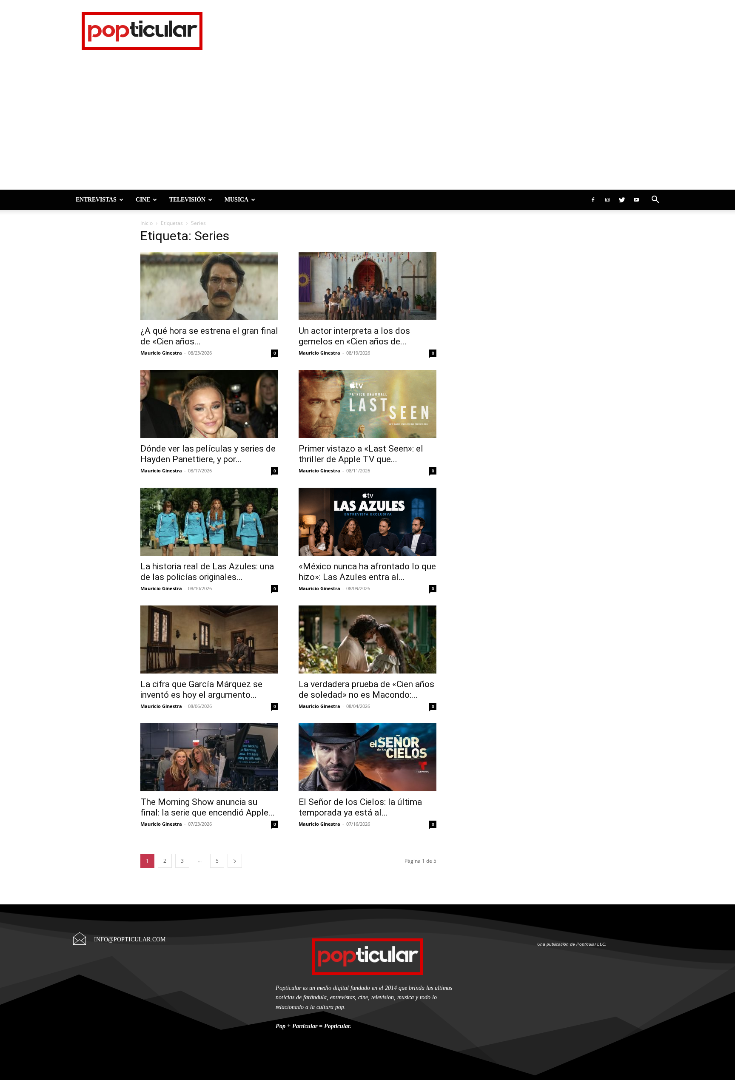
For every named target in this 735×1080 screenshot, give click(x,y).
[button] (655, 199)
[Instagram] (607, 200)
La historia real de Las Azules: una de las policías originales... (207, 571)
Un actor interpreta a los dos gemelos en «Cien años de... (354, 336)
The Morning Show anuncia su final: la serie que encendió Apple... (207, 807)
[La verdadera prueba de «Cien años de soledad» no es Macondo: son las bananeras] (367, 639)
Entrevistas (96, 199)
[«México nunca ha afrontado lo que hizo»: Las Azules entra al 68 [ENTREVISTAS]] (367, 522)
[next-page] (235, 861)
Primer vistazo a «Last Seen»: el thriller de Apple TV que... (361, 453)
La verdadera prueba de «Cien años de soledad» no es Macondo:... (366, 689)
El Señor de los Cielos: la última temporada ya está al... (360, 807)
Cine (143, 199)
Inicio (146, 223)
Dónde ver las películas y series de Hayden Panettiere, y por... (208, 453)
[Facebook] (593, 200)
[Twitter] (621, 200)
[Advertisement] (367, 125)
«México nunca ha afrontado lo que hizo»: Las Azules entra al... (367, 571)
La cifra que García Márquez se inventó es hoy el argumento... (201, 689)
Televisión (187, 199)
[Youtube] (636, 200)
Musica (236, 199)
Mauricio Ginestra (161, 353)
